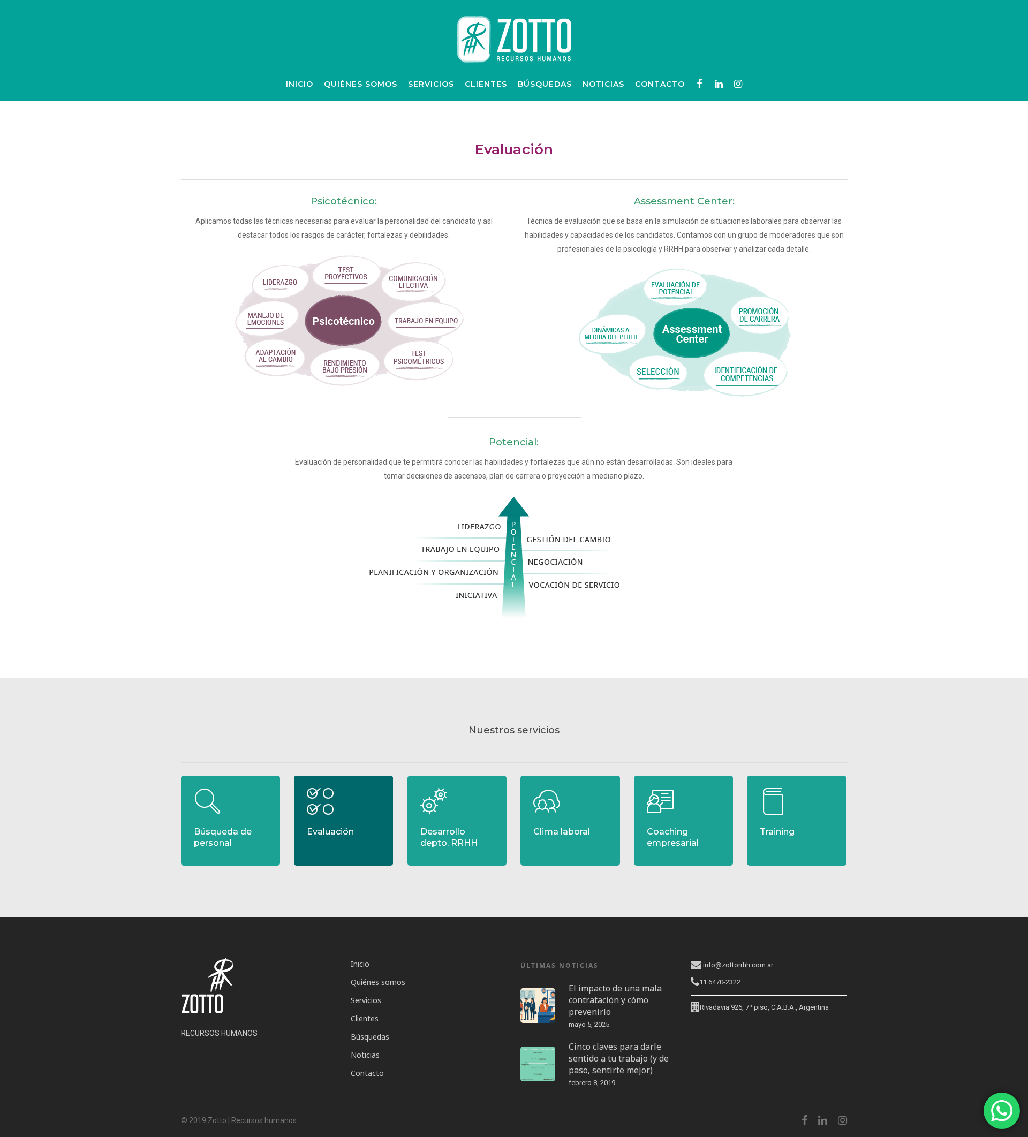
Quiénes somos (360, 84)
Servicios (431, 84)
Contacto (660, 84)
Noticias (603, 84)
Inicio (299, 84)
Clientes (486, 84)
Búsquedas (545, 84)
